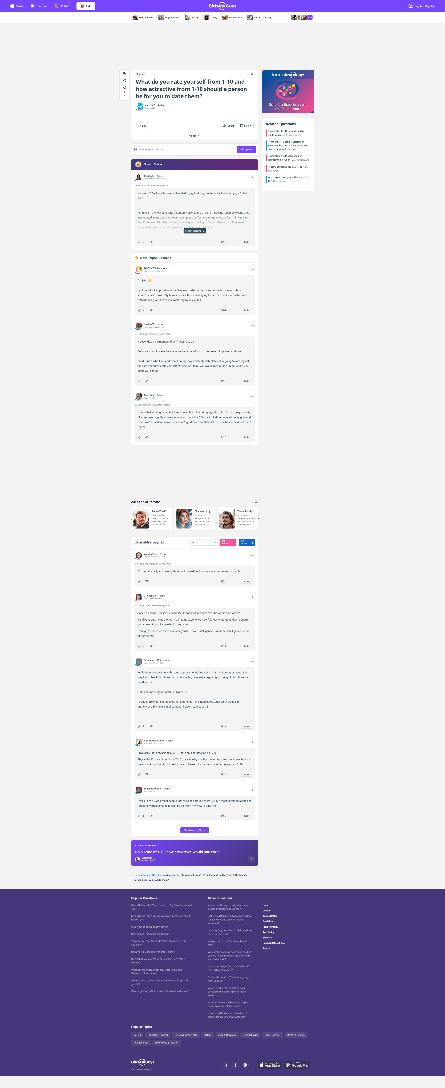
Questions (158, 875)
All (256, 502)
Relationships (235, 17)
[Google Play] (298, 1065)
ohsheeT (149, 324)
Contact (267, 910)
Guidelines (269, 921)
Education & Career (157, 1035)
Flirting (195, 17)
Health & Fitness (296, 1035)
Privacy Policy (270, 926)
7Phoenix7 (150, 595)
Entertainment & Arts (186, 1035)
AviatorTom (150, 554)
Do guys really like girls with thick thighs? (153, 951)
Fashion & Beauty (262, 17)
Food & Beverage (227, 1035)
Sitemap (267, 937)
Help (265, 905)
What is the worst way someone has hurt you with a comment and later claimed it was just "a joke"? (230, 956)
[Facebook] (235, 1065)
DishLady (149, 175)
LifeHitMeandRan (154, 740)
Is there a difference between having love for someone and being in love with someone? (230, 920)
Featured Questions (274, 943)
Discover (41, 6)
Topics (266, 948)
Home (137, 875)
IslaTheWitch (151, 268)
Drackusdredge (152, 788)
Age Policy (268, 932)
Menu (20, 6)
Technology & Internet (166, 1042)
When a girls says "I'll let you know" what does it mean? (160, 991)
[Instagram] (245, 1065)
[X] (225, 1065)
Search (65, 6)
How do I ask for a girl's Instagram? (150, 933)
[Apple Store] (271, 1065)
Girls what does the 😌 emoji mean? (150, 926)
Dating (214, 17)
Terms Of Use (270, 916)
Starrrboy (149, 395)
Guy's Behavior (172, 17)
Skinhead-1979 (152, 660)
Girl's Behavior (146, 17)
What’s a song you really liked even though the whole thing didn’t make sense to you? (227, 992)
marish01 (150, 105)
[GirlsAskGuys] (142, 1065)
